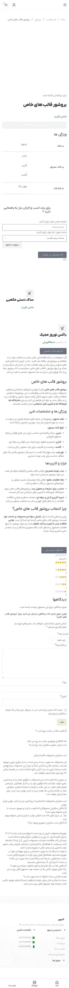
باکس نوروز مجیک (53, 335)
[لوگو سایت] (34, 4)
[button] (63, 328)
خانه (62, 19)
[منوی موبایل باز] (65, 5)
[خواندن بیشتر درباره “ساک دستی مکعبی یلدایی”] (30, 293)
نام (64, 682)
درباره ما (61, 943)
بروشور (37, 19)
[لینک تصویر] (48, 907)
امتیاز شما (62, 633)
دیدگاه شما (61, 645)
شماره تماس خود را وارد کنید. (53, 221)
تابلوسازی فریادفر (56, 954)
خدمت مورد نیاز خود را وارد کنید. (51, 232)
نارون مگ (60, 937)
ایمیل (63, 696)
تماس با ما (60, 948)
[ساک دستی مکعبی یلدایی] (18, 273)
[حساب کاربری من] (14, 5)
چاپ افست (50, 19)
